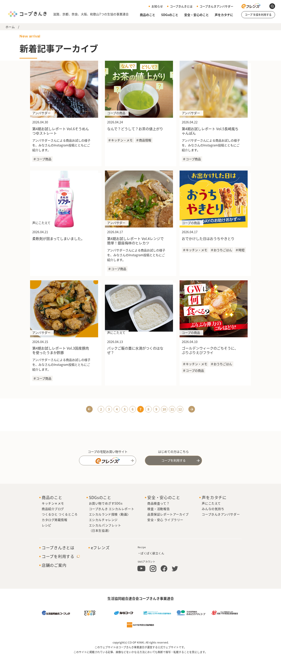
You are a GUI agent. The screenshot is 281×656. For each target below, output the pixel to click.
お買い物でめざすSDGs (106, 503)
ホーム (10, 27)
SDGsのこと (169, 15)
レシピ (46, 525)
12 (180, 409)
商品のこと (147, 15)
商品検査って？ (158, 503)
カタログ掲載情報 (54, 519)
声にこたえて (211, 503)
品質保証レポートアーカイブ (168, 514)
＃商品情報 (143, 140)
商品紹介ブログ (53, 509)
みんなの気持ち (213, 509)
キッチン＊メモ (53, 503)
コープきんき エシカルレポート (111, 509)
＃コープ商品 (42, 159)
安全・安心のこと (196, 15)
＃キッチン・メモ (120, 140)
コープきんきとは (181, 6)
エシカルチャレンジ (103, 519)
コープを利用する (173, 460)
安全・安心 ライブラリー (165, 519)
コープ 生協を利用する (258, 14)
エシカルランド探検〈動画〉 (109, 514)
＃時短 (240, 250)
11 (172, 409)
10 (164, 409)
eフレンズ (100, 547)
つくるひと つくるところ (60, 514)
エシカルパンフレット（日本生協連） (105, 528)
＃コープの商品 (193, 370)
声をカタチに (224, 15)
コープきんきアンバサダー (216, 6)
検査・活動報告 (158, 509)
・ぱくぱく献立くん (151, 553)
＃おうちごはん (221, 250)
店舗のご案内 (54, 565)
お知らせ (157, 6)
